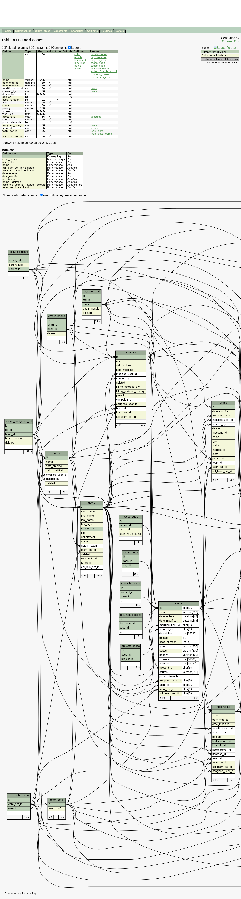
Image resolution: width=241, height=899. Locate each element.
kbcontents (80, 60)
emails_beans (99, 54)
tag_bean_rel (98, 57)
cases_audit (98, 63)
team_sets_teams (101, 133)
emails (78, 57)
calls (77, 54)
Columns (92, 30)
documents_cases (101, 77)
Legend (76, 47)
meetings (79, 63)
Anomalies (77, 30)
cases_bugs (98, 65)
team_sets (97, 130)
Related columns (16, 47)
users (94, 88)
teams (94, 128)
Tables (7, 30)
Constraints (60, 30)
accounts (96, 116)
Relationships (23, 30)
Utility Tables (42, 30)
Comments (59, 47)
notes (77, 65)
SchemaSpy (230, 41)
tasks (77, 68)
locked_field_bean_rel (104, 71)
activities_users (100, 68)
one (45, 195)
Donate (120, 30)
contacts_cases (100, 74)
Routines (106, 30)
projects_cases (99, 60)
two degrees (61, 195)
